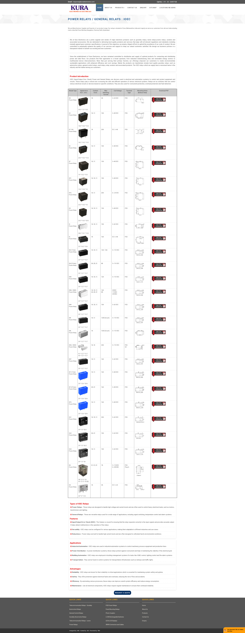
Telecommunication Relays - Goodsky (80, 605)
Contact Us (132, 7)
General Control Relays (76, 613)
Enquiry (143, 7)
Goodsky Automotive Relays (77, 617)
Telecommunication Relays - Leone (80, 621)
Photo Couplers (110, 613)
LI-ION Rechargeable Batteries (115, 617)
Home (99, 7)
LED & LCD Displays (111, 621)
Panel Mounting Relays (113, 609)
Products (119, 7)
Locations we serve (167, 7)
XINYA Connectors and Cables (115, 624)
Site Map (153, 7)
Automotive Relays (75, 609)
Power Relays (73, 624)
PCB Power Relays (111, 605)
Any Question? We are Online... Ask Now (235, 630)
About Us (108, 7)
